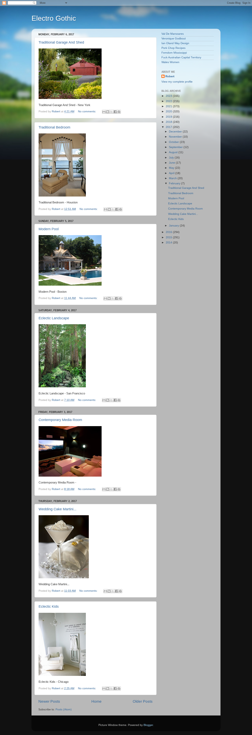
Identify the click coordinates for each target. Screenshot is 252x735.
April (172, 173)
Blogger (148, 725)
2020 (169, 111)
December (176, 131)
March (173, 178)
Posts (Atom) (64, 709)
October (174, 142)
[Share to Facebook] (115, 112)
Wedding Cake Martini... (57, 509)
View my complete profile (177, 81)
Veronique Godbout (173, 38)
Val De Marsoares (172, 33)
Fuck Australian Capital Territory (181, 57)
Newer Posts (49, 701)
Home (96, 701)
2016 (169, 232)
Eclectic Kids (49, 606)
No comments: (87, 111)
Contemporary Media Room (60, 420)
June (172, 162)
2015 (169, 237)
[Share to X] (111, 112)
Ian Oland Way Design (175, 43)
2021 (169, 106)
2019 (169, 116)
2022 (169, 101)
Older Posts (143, 701)
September (176, 147)
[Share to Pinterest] (119, 112)
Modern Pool (49, 229)
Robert (169, 76)
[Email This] (104, 112)
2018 (169, 121)
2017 (169, 127)
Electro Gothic (54, 18)
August (173, 152)
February (175, 183)
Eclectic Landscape (54, 318)
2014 (169, 242)
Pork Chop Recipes (173, 48)
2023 (169, 95)
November (176, 136)
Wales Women (170, 62)
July (172, 157)
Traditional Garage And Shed (61, 42)
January (174, 225)
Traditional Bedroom (54, 127)
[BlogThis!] (108, 112)
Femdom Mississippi (174, 52)
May (172, 167)
